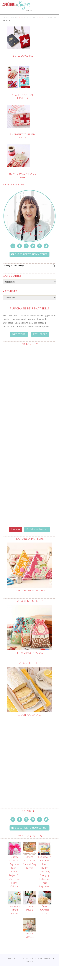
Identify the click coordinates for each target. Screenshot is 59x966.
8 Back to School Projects (22, 97)
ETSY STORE (40, 334)
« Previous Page (14, 184)
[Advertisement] (29, 755)
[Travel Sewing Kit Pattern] (29, 565)
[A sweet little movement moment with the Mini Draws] (29, 362)
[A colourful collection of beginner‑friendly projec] (29, 422)
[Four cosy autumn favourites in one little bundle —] (29, 392)
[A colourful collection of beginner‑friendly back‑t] (29, 511)
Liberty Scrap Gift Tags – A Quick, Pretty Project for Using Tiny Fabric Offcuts (14, 872)
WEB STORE (19, 334)
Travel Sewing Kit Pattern (29, 590)
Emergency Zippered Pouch (22, 136)
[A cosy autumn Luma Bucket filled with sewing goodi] (29, 481)
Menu (29, 10)
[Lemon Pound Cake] (29, 689)
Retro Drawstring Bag (29, 652)
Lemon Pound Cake (29, 714)
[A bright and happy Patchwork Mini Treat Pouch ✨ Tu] (29, 452)
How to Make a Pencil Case (22, 175)
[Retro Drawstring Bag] (29, 627)
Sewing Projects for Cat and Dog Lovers (29, 862)
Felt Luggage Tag (22, 55)
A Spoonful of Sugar (16, 12)
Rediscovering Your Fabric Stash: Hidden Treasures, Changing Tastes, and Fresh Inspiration (44, 872)
